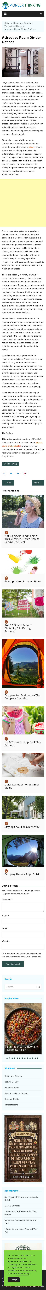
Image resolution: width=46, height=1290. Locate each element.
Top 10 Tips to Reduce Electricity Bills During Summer (18, 628)
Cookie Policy (22, 1274)
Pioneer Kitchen (12, 1087)
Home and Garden (13, 1076)
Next (36, 483)
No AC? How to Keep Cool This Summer (23, 743)
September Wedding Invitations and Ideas (21, 1221)
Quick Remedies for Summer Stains (22, 786)
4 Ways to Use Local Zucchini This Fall (21, 1230)
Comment (7, 899)
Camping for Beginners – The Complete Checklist (22, 697)
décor (31, 147)
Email (5, 928)
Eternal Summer (12, 1206)
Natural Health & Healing (16, 1093)
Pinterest (25, 473)
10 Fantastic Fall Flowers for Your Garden (20, 1213)
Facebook (4, 473)
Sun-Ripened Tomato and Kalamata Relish (22, 1048)
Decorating (12, 464)
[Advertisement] (23, 203)
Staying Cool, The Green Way (22, 827)
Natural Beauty (11, 1082)
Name (5, 916)
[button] (7, 1058)
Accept (13, 1280)
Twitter (11, 473)
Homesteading (11, 1105)
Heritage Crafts (11, 1099)
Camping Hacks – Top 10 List (22, 874)
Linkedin (18, 473)
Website (6, 941)
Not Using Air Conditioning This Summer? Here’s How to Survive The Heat (22, 539)
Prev (9, 483)
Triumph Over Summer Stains (23, 581)
